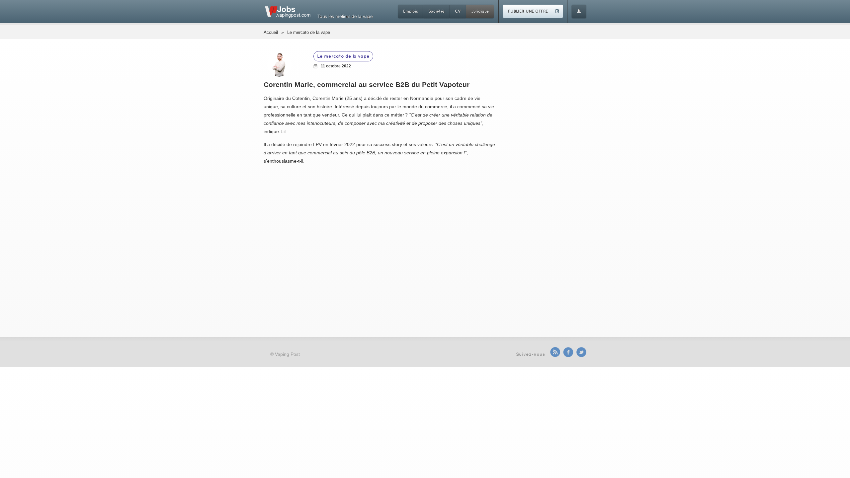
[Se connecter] (579, 11)
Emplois (410, 11)
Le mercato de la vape (308, 32)
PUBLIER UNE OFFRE (528, 11)
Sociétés (436, 11)
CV (458, 11)
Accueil (271, 32)
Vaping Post (287, 354)
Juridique (480, 11)
